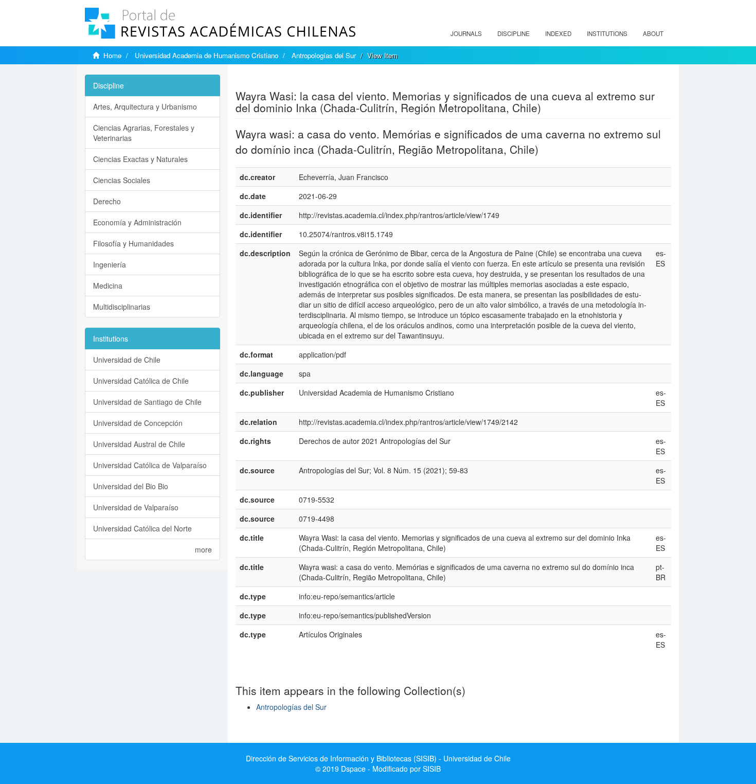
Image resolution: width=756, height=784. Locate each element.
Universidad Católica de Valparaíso (150, 465)
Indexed (558, 33)
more (203, 549)
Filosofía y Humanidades (133, 243)
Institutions (607, 33)
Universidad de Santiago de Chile (147, 402)
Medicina (107, 285)
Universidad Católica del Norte (142, 528)
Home (112, 55)
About (653, 33)
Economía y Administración (137, 222)
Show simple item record (276, 80)
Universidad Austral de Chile (139, 444)
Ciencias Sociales (121, 180)
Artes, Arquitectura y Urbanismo (145, 106)
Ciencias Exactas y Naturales (140, 159)
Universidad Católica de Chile (141, 381)
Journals (466, 33)
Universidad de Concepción (138, 423)
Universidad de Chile (126, 359)
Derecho (107, 201)
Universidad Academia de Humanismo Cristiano (206, 55)
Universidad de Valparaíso (135, 507)
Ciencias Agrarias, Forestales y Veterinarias (143, 132)
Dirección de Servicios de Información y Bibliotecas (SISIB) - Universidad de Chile (378, 758)
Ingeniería (109, 264)
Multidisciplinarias (121, 306)
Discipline (513, 33)
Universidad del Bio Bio (130, 486)
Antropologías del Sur (324, 55)
